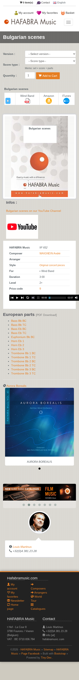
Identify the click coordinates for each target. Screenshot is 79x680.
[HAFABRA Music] (39, 492)
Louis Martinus (22, 546)
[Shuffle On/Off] (33, 297)
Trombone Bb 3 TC (23, 373)
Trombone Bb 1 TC (23, 357)
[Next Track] (22, 297)
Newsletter (17, 600)
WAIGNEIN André (50, 253)
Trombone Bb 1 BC (23, 353)
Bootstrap (60, 653)
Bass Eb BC (18, 328)
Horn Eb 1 (17, 341)
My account (25, 12)
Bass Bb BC (18, 320)
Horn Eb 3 (17, 349)
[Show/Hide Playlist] (38, 297)
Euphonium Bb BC (23, 337)
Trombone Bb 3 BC (23, 369)
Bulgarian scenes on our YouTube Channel (33, 210)
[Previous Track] (12, 297)
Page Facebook (30, 653)
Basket (69, 12)
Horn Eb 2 (17, 345)
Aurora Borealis (16, 385)
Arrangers (40, 592)
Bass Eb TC (18, 333)
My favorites (49, 12)
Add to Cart (50, 75)
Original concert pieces (52, 265)
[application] (8, 101)
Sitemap (48, 649)
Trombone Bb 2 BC (23, 361)
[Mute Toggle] (76, 297)
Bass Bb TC (18, 324)
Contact (45, 2)
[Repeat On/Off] (27, 297)
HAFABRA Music (30, 649)
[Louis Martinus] (39, 522)
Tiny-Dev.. (47, 657)
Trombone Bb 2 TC (23, 365)
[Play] (8, 100)
